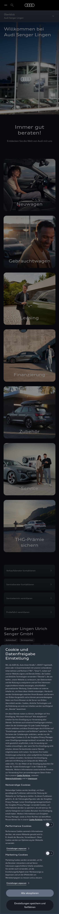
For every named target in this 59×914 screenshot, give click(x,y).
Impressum (32, 778)
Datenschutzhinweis (13, 778)
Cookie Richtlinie (23, 775)
